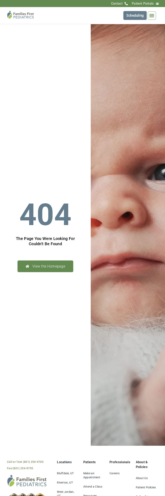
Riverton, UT (65, 482)
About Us (142, 478)
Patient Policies (146, 487)
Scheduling (135, 15)
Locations (64, 462)
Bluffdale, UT (65, 473)
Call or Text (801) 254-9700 (25, 461)
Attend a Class (92, 486)
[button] (152, 15)
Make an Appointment (91, 475)
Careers (114, 473)
